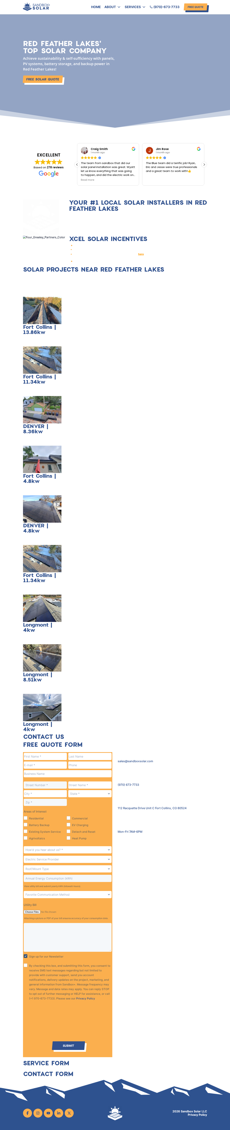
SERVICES (133, 7)
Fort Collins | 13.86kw (39, 329)
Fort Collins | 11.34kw (39, 379)
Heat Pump (79, 838)
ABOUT (110, 7)
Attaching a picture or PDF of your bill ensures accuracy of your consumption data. (66, 918)
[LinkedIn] (58, 1113)
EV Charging (80, 825)
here (141, 254)
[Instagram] (37, 1113)
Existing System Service (45, 831)
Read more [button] (87, 180)
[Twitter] (69, 1113)
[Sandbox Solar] (36, 10)
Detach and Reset (83, 831)
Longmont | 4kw (37, 627)
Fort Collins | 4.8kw (39, 478)
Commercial (80, 818)
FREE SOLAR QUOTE (42, 79)
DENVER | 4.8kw (35, 528)
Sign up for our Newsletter (46, 956)
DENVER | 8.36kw (35, 428)
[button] (204, 164)
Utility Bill (30, 905)
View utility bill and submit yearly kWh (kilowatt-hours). (52, 886)
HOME (96, 7)
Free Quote (195, 6)
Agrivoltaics (37, 838)
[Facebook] (27, 1113)
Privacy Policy (85, 998)
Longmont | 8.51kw (37, 677)
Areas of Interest (35, 811)
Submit (68, 1045)
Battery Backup (39, 825)
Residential (36, 818)
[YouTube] (48, 1113)
